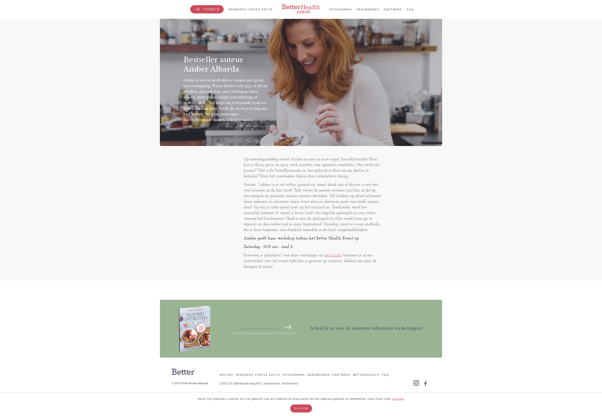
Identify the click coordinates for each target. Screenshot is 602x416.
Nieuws (226, 374)
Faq (410, 9)
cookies (398, 398)
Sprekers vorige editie (250, 9)
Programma (340, 9)
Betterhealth (366, 374)
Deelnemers (367, 9)
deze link (333, 255)
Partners (393, 9)
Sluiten (301, 408)
